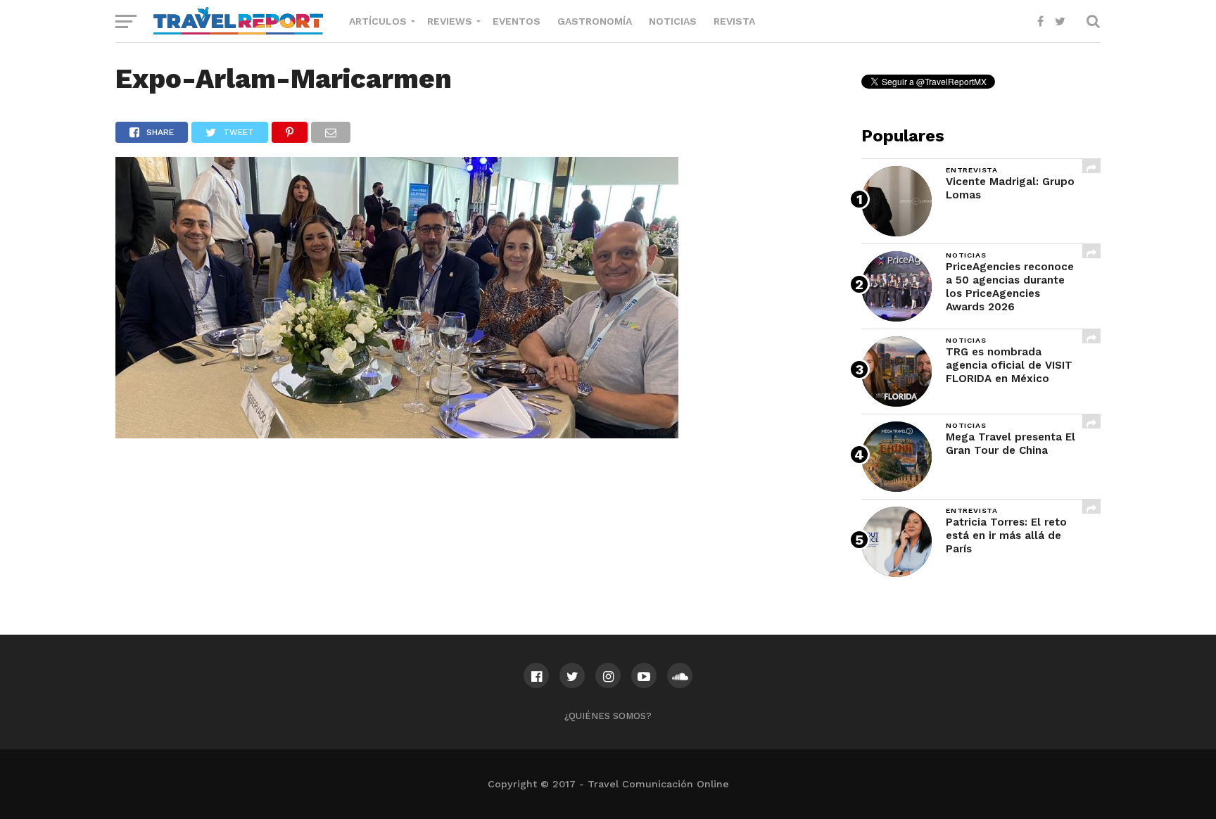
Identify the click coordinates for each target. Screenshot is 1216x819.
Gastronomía (594, 21)
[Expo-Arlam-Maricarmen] (396, 434)
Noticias (673, 21)
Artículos (378, 21)
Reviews (449, 21)
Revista (734, 21)
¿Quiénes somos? (608, 716)
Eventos (516, 21)
